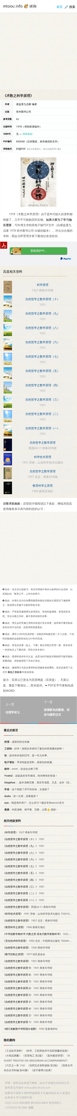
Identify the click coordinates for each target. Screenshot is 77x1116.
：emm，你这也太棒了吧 (21, 768)
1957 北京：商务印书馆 (30, 920)
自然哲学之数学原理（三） (42, 399)
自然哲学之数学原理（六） (42, 342)
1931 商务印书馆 (26, 961)
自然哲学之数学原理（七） (42, 356)
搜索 (72, 7)
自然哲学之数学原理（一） (42, 428)
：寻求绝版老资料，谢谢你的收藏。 (29, 762)
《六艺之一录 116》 (15, 1065)
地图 (30, 1107)
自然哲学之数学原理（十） (42, 299)
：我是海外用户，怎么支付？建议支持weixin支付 (34, 802)
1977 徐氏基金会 (24, 954)
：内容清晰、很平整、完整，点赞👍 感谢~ (30, 809)
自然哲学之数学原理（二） (42, 413)
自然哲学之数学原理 (43, 442)
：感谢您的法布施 (16, 741)
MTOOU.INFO (39, 1103)
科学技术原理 (42, 456)
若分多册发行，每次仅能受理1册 (43, 148)
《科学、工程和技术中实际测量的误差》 (47, 1050)
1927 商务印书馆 (20, 832)
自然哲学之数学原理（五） (42, 370)
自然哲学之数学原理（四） (42, 385)
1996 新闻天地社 (24, 927)
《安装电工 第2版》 (33, 1055)
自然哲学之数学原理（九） (42, 313)
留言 (60, 7)
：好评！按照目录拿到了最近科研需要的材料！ (34, 748)
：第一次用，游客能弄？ (21, 796)
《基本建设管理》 (55, 1055)
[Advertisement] (38, 51)
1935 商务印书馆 (26, 947)
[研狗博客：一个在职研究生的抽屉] (19, 6)
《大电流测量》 (12, 1055)
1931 (23, 839)
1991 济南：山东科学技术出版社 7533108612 (39, 913)
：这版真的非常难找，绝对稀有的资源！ (31, 775)
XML (24, 1107)
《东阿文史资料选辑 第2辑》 (43, 1065)
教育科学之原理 (43, 485)
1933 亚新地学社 (30, 1028)
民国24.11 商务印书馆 (29, 907)
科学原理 (42, 284)
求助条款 (28, 134)
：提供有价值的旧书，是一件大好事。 (26, 755)
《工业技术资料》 (14, 1050)
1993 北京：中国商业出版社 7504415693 (39, 940)
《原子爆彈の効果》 (42, 1070)
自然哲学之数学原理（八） (42, 327)
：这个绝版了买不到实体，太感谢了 (26, 789)
